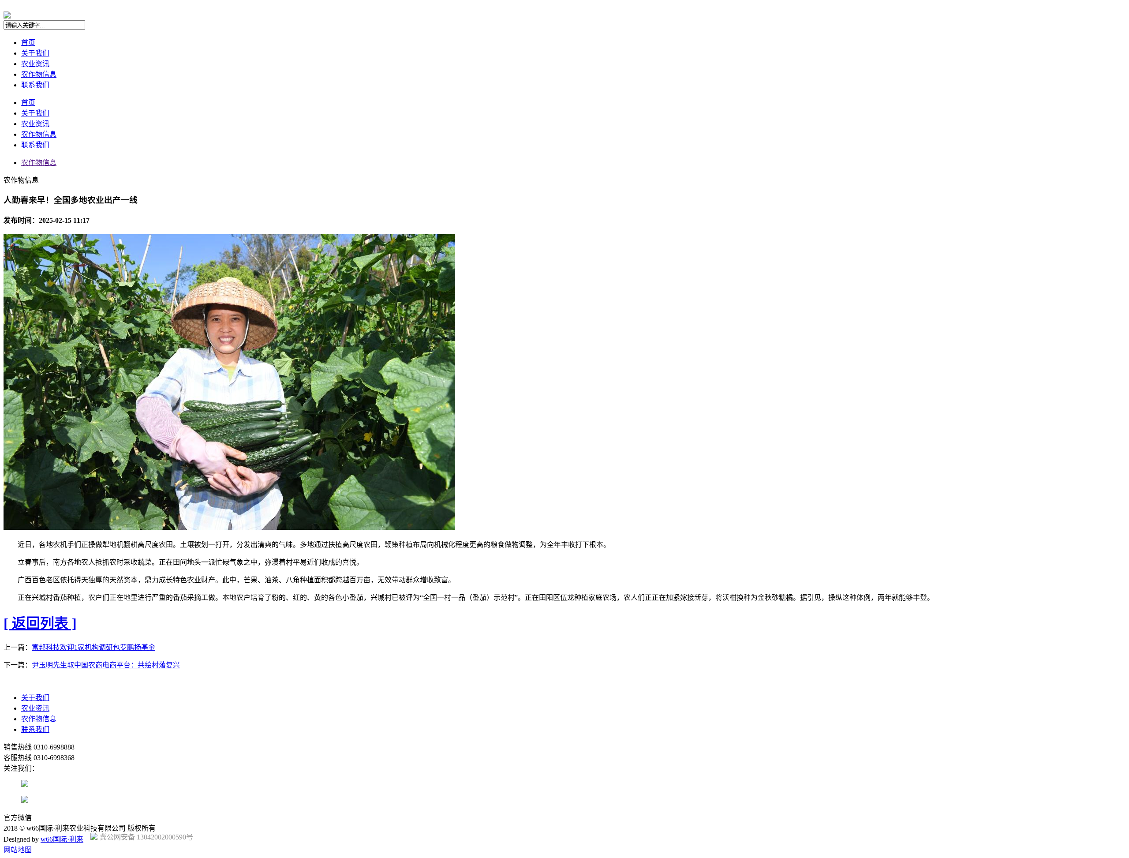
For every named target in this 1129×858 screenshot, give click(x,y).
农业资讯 (35, 63)
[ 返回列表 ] (40, 623)
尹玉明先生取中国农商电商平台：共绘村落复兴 (106, 665)
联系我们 (35, 85)
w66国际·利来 (62, 839)
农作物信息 (38, 74)
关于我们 (35, 53)
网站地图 (18, 850)
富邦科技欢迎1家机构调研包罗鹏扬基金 (93, 647)
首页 (28, 42)
